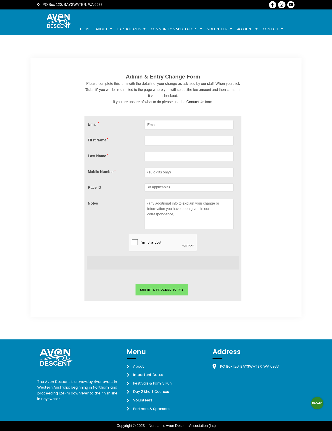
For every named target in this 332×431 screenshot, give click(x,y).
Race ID (94, 187)
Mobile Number (102, 172)
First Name (98, 140)
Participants (129, 29)
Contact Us (195, 102)
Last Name (98, 156)
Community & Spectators (174, 29)
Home (85, 29)
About (102, 29)
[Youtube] (291, 4)
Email (93, 124)
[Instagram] (281, 4)
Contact (271, 29)
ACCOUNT (245, 29)
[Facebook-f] (272, 4)
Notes (93, 203)
